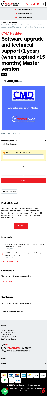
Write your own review (13, 311)
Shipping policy (32, 389)
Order (22, 180)
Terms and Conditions (17, 389)
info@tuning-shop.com (9, 339)
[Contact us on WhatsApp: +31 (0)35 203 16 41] (4, 391)
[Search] (30, 4)
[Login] (34, 4)
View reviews (6, 281)
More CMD (20, 226)
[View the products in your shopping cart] (38, 4)
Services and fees (9, 191)
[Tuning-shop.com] (10, 4)
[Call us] (27, 4)
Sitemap (26, 391)
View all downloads (9, 261)
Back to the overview (10, 23)
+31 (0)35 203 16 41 (8, 337)
